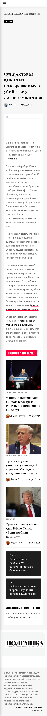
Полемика (11, 158)
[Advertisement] (23, 47)
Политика (11, 392)
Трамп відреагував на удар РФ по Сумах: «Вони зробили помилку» (22, 530)
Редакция (27, 707)
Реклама (38, 707)
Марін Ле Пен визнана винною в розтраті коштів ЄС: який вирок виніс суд (23, 404)
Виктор (12, 104)
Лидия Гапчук (17, 415)
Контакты (37, 710)
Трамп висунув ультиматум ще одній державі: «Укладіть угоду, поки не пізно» (21, 467)
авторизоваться (28, 617)
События (8, 22)
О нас (18, 707)
